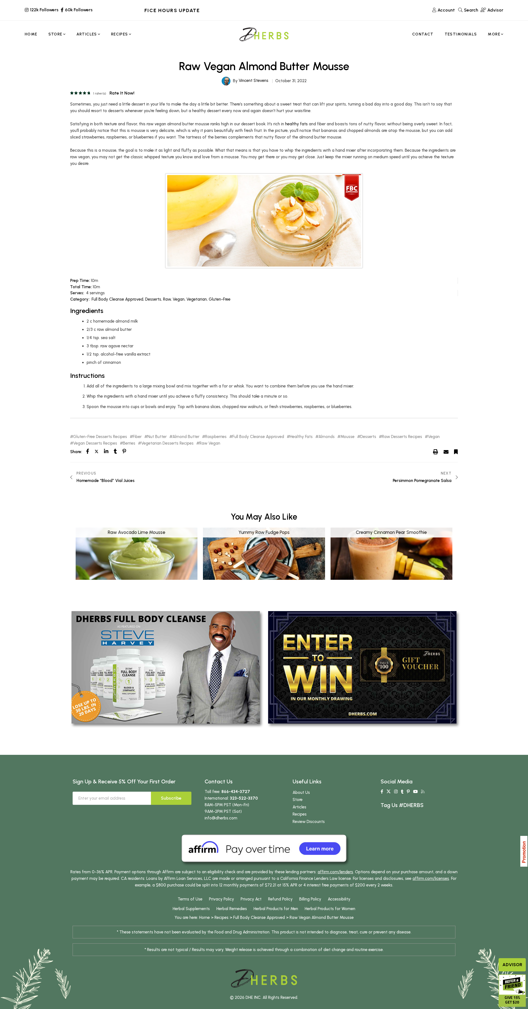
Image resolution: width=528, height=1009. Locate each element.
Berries (129, 443)
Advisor (512, 964)
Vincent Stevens (253, 80)
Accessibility (339, 899)
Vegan (179, 299)
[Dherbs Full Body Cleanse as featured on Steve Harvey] (166, 666)
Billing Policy (310, 899)
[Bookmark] (456, 451)
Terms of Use (190, 899)
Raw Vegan (209, 443)
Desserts (153, 299)
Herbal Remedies (231, 908)
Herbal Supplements (191, 908)
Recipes (300, 814)
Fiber (137, 436)
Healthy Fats (301, 436)
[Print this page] (435, 451)
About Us (301, 792)
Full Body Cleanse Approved (117, 299)
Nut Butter (157, 436)
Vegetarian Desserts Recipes (167, 443)
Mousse (347, 436)
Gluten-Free (219, 299)
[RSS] (423, 791)
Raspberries (216, 436)
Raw (167, 299)
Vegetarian (196, 299)
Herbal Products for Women (330, 908)
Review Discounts (309, 821)
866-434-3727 (235, 791)
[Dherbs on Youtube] (415, 791)
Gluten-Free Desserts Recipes (100, 436)
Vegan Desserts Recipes (95, 443)
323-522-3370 (244, 798)
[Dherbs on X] (388, 791)
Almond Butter (185, 436)
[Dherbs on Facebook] (382, 791)
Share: (76, 451)
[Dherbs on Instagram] (396, 791)
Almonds (326, 436)
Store (297, 799)
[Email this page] (446, 451)
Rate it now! (121, 93)
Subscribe (171, 798)
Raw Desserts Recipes (402, 436)
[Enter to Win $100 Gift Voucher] (362, 666)
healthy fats (296, 123)
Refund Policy (280, 899)
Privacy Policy (221, 899)
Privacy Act (251, 899)
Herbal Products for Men (276, 908)
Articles (299, 807)
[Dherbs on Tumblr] (402, 791)
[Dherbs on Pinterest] (408, 791)
